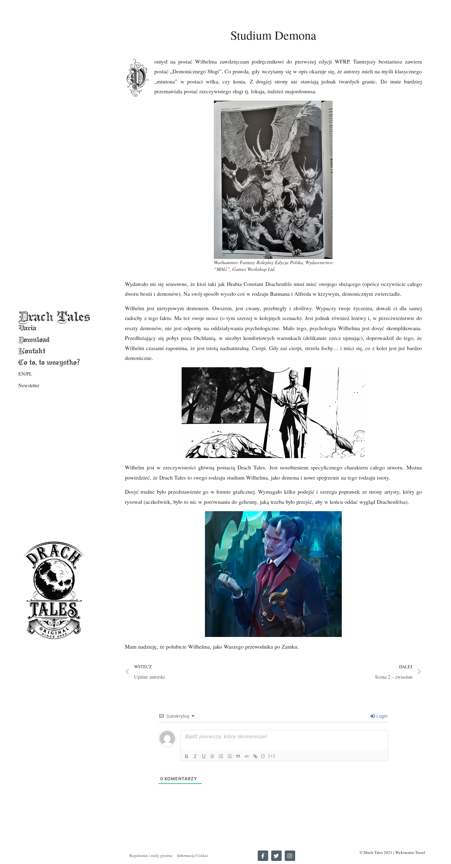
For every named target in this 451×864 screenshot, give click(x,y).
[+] (271, 756)
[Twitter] (276, 855)
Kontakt (31, 350)
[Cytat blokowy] (238, 756)
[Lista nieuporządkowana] (229, 756)
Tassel (420, 852)
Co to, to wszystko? (49, 362)
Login (381, 716)
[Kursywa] (195, 756)
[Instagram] (290, 855)
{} (263, 756)
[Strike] (212, 756)
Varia (27, 327)
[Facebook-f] (263, 855)
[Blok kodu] (246, 756)
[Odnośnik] (255, 756)
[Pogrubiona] (186, 756)
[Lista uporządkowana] (221, 756)
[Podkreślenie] (203, 756)
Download (34, 339)
